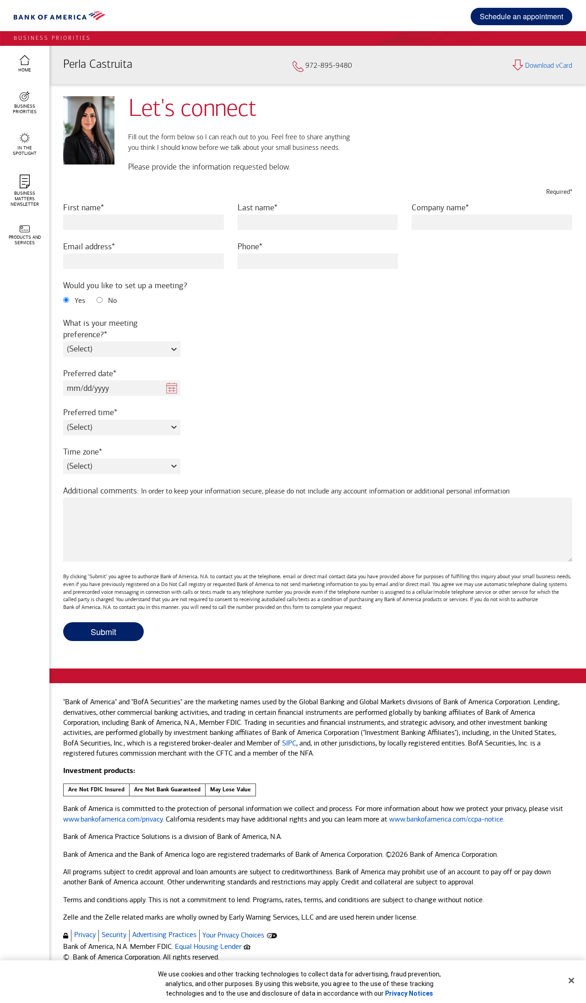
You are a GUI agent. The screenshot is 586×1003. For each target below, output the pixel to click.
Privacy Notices (409, 993)
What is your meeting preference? (100, 329)
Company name (453, 207)
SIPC (289, 743)
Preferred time (102, 412)
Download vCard (548, 66)
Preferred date (102, 373)
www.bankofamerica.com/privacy (113, 819)
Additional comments (286, 491)
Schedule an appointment (521, 16)
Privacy (85, 934)
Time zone (95, 451)
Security (114, 934)
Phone (262, 246)
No (111, 300)
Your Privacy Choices (233, 935)
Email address (101, 246)
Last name (270, 207)
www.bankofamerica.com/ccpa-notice (446, 819)
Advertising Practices (164, 934)
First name (96, 207)
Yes (79, 300)
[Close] (571, 980)
